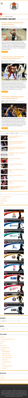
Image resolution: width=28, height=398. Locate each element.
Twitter (2, 375)
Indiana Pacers (10, 27)
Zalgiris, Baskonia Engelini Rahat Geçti (15, 164)
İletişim (2, 203)
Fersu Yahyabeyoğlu (5, 26)
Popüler (7, 133)
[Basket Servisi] (14, 5)
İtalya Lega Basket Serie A (7, 357)
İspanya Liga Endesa (6, 353)
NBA (14, 27)
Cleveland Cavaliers (12, 61)
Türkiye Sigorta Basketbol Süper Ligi (8, 339)
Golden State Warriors (12, 101)
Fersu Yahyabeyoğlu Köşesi (6, 196)
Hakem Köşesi (4, 368)
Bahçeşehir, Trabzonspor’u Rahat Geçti (15, 175)
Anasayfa (3, 16)
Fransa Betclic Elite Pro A (6, 361)
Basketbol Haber (5, 61)
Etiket (17, 133)
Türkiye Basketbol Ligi (6, 351)
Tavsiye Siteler (3, 198)
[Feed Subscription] (27, 19)
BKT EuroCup (3, 345)
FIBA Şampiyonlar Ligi (5, 347)
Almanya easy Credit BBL (6, 355)
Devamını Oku (4, 51)
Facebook (3, 378)
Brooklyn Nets (4, 27)
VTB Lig (3, 363)
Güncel (2, 133)
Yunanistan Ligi (5, 359)
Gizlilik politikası (4, 200)
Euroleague (3, 341)
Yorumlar (12, 133)
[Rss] (14, 389)
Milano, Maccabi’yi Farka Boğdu (14, 158)
